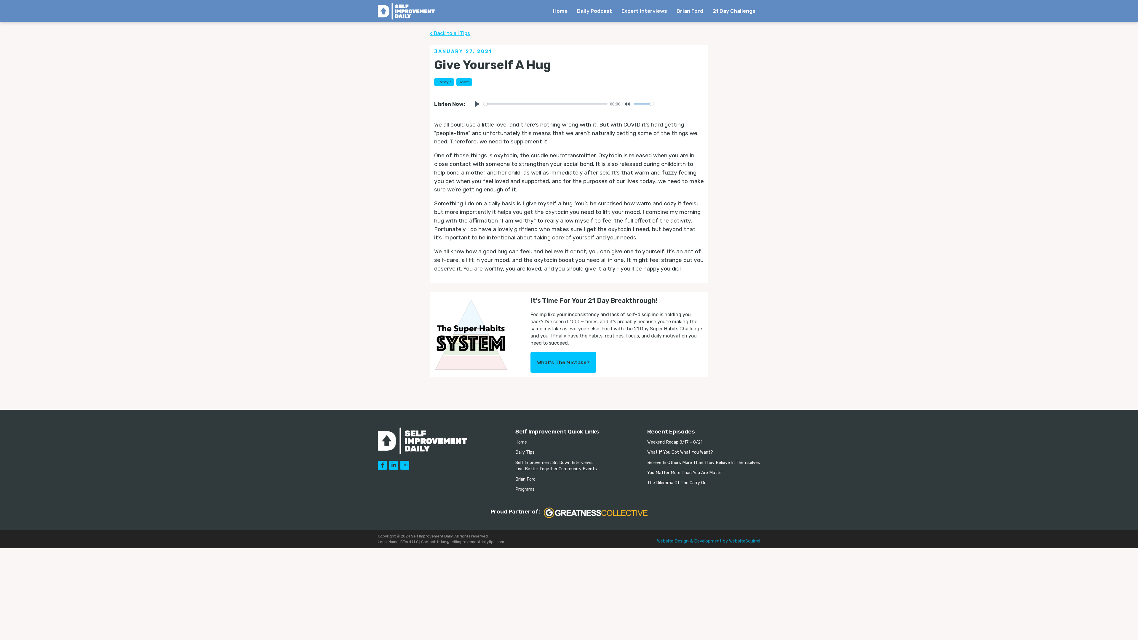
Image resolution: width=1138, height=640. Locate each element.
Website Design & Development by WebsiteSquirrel (708, 541)
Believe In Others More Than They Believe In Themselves (703, 462)
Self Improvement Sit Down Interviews (554, 462)
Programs (525, 489)
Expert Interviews (644, 11)
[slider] (545, 104)
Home (560, 11)
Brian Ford (690, 11)
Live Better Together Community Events (556, 468)
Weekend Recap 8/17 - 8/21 (674, 442)
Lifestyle (444, 82)
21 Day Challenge (734, 11)
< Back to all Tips (450, 33)
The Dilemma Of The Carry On (677, 482)
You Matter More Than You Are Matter (685, 472)
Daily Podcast (594, 11)
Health (464, 82)
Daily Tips (525, 452)
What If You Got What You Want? (680, 452)
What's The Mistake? (563, 362)
